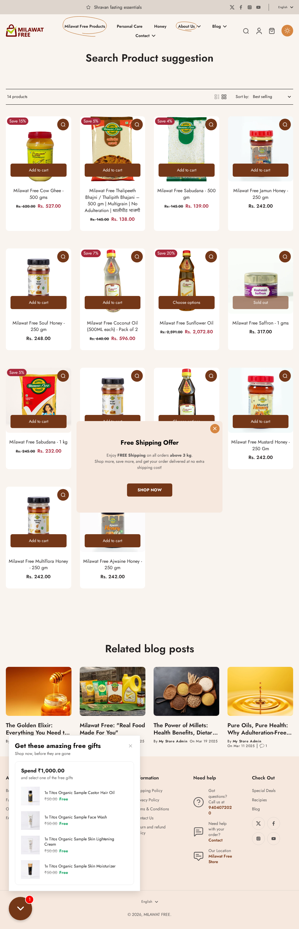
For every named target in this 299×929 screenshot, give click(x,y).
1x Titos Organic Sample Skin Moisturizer (80, 866)
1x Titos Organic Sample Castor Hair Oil (79, 792)
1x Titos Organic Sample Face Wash (75, 817)
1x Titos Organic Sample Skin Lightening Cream (79, 841)
